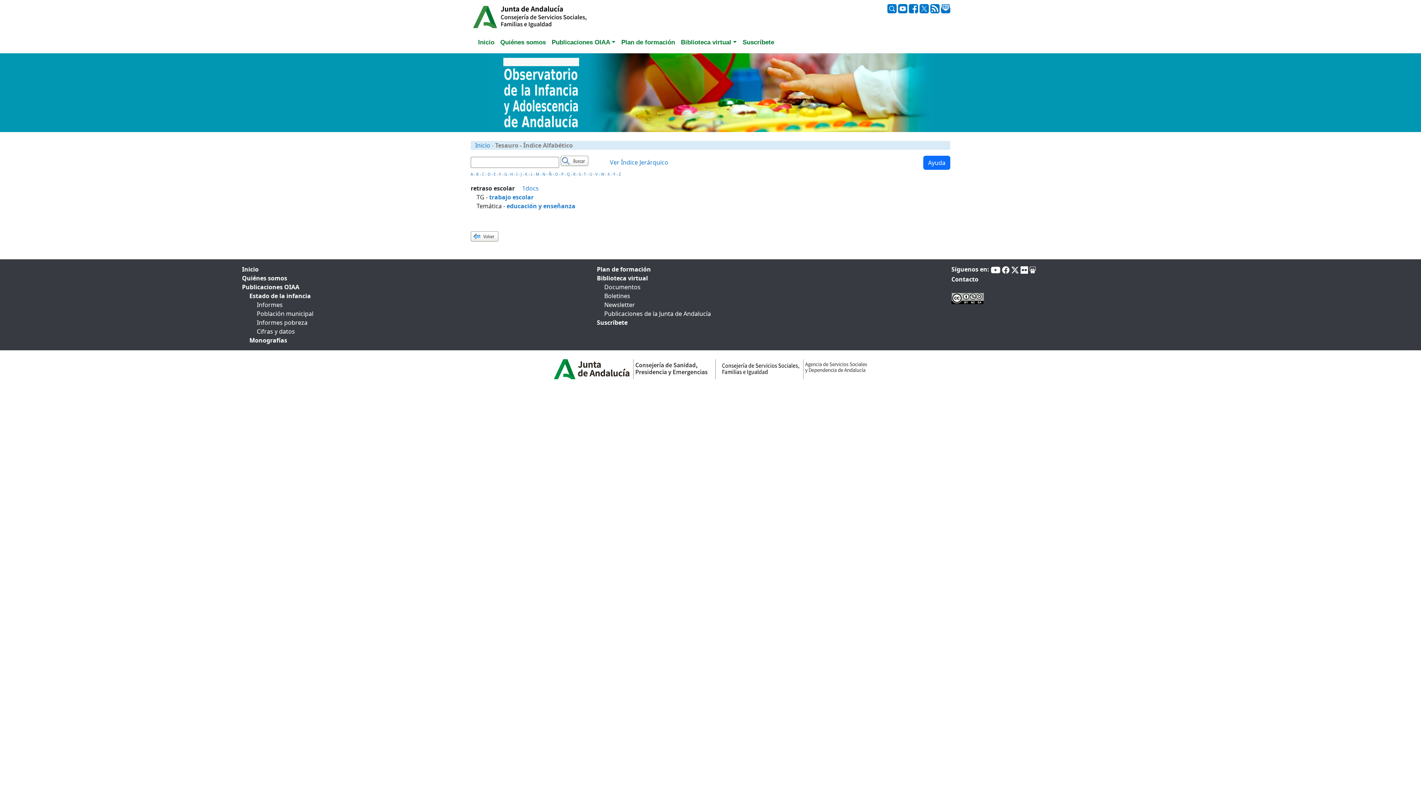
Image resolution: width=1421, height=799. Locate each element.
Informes (270, 305)
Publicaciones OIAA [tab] (270, 287)
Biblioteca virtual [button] (706, 42)
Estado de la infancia (280, 296)
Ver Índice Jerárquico (639, 162)
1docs (530, 188)
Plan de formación (624, 269)
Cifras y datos (276, 331)
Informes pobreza (282, 322)
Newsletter (619, 305)
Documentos (622, 287)
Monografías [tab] (268, 340)
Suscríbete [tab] (758, 42)
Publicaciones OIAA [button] (581, 42)
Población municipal (285, 314)
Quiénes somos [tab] (523, 42)
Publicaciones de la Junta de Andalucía (657, 314)
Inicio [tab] (486, 42)
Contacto (964, 279)
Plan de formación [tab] (648, 42)
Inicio (482, 145)
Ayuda (936, 163)
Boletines (617, 296)
